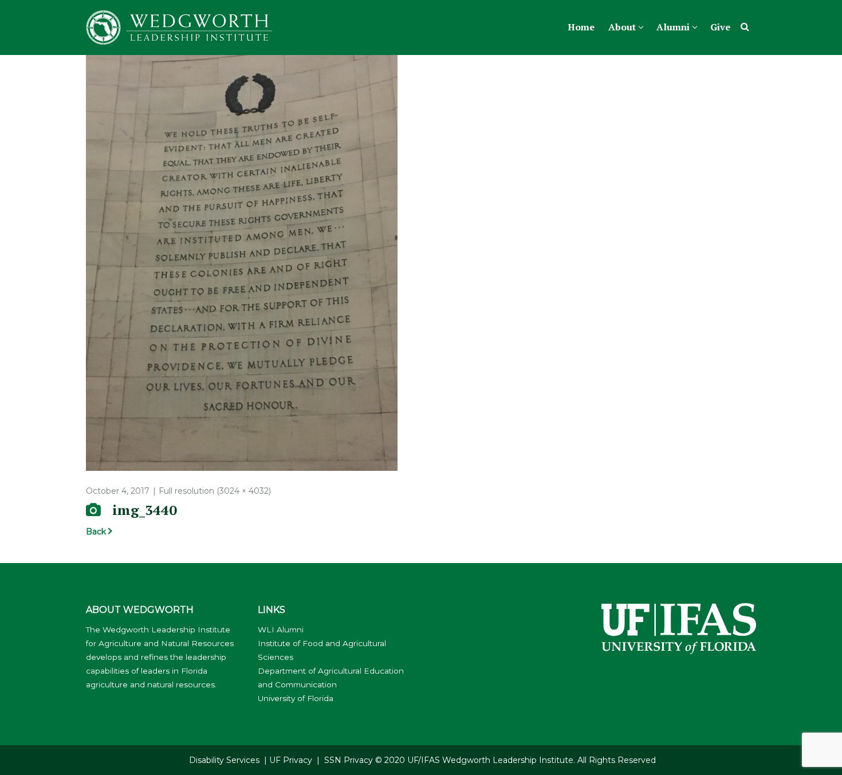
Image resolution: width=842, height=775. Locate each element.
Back (96, 531)
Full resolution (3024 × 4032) (215, 491)
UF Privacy (290, 760)
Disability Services (224, 760)
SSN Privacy (348, 760)
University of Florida (295, 698)
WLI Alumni (281, 629)
